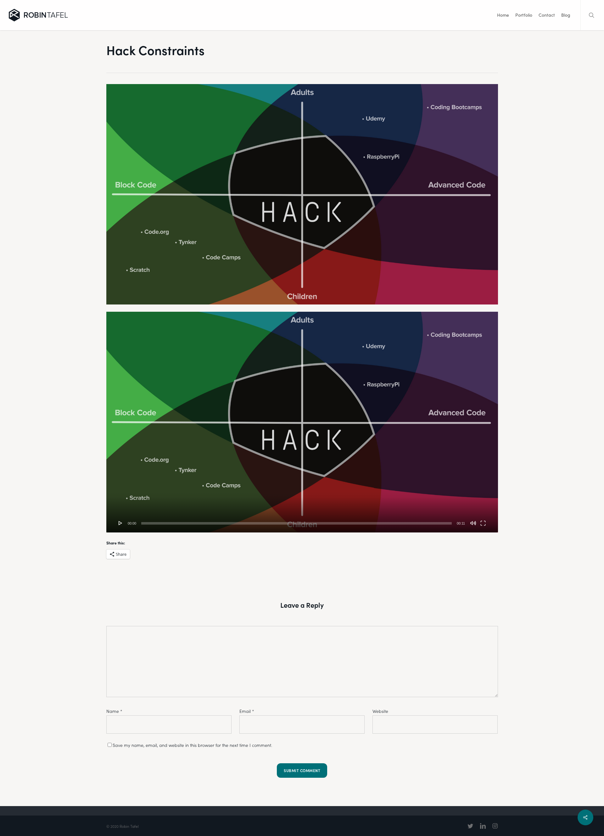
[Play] (120, 523)
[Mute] (473, 523)
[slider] (296, 523)
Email (246, 711)
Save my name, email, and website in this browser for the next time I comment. (192, 745)
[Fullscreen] (483, 523)
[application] (302, 422)
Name (114, 711)
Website (380, 711)
